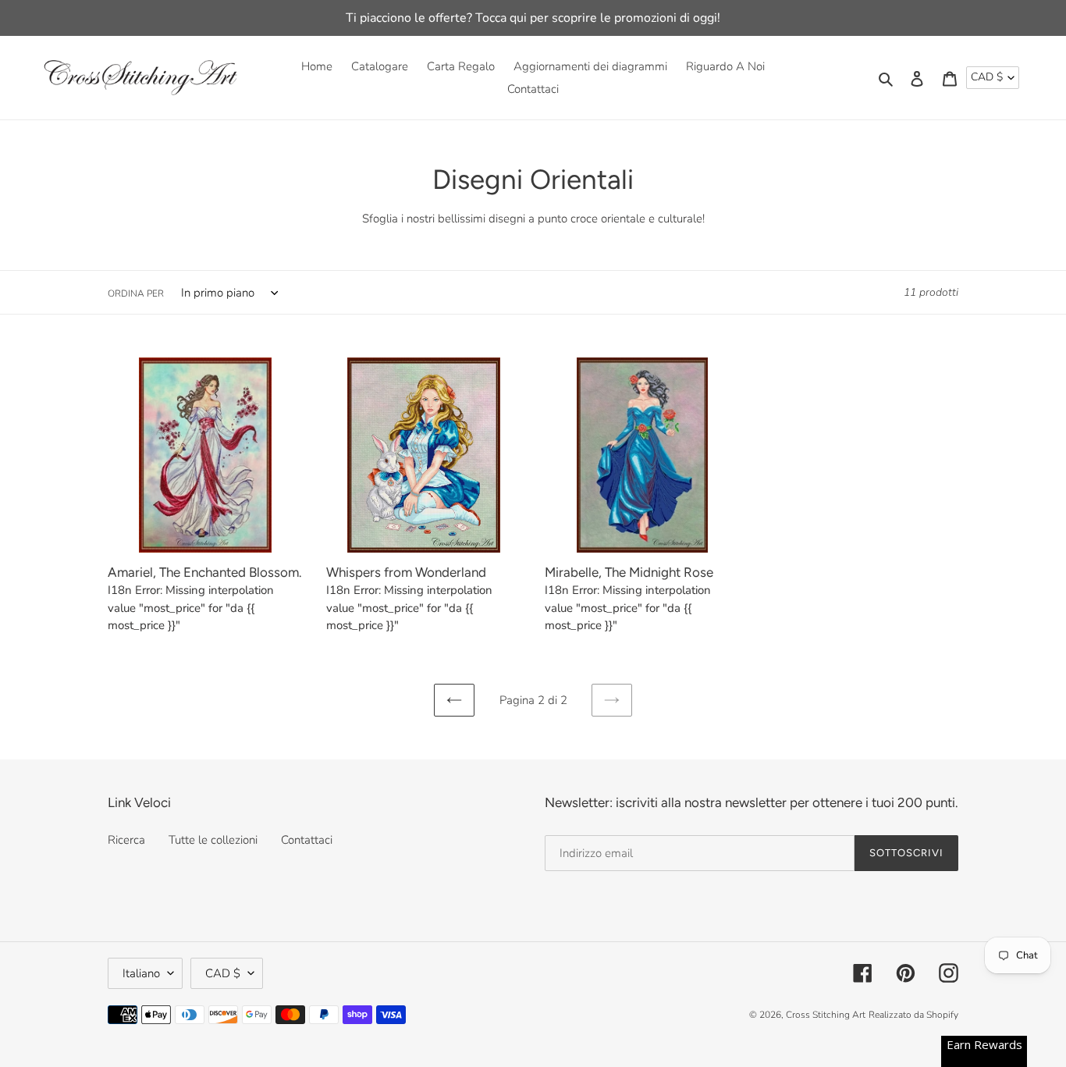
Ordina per (136, 293)
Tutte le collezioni (213, 840)
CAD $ (987, 76)
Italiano (141, 973)
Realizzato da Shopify (913, 1014)
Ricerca (126, 840)
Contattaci (306, 840)
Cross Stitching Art (825, 1014)
